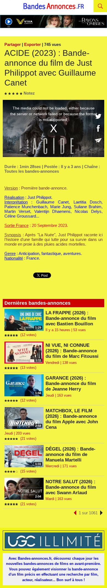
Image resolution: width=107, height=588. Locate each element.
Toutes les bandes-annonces (31, 171)
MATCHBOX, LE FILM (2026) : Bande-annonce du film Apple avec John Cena (72, 419)
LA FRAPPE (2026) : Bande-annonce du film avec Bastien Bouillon (71, 318)
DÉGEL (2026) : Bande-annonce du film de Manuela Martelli (70, 454)
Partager (12, 44)
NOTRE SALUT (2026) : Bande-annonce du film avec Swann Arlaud (71, 487)
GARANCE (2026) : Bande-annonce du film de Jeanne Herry (71, 383)
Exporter (32, 44)
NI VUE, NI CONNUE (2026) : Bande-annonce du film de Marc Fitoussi (72, 351)
